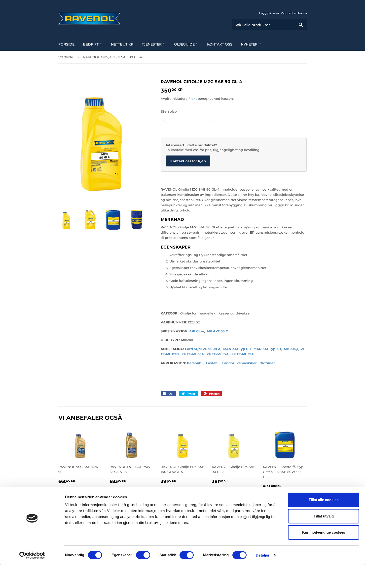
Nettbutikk (122, 44)
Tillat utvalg (324, 516)
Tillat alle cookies (323, 500)
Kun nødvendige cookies (323, 532)
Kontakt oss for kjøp (188, 161)
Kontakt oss (219, 44)
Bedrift (91, 44)
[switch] (143, 555)
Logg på (265, 13)
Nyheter (249, 44)
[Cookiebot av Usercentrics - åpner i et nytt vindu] (32, 555)
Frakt (192, 99)
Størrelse (169, 111)
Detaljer (262, 555)
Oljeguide (185, 44)
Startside (65, 57)
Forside (66, 44)
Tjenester (152, 44)
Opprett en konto (294, 13)
